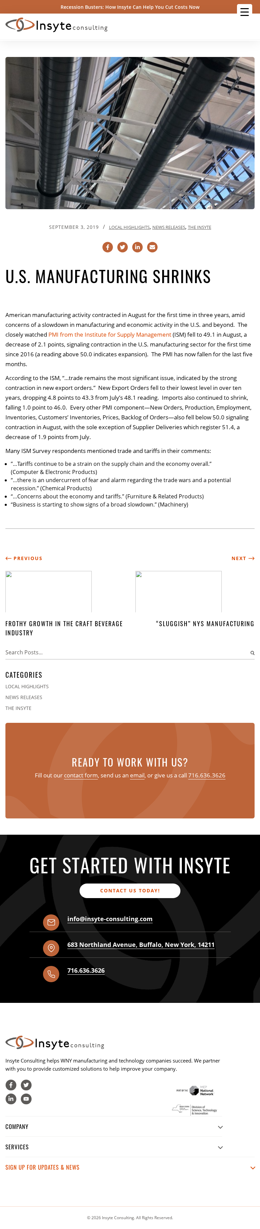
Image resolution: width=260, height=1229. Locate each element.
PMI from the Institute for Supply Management (109, 334)
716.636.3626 (206, 775)
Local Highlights (129, 227)
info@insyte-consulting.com (110, 919)
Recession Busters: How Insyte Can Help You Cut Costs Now (130, 7)
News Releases (168, 227)
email (137, 775)
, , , (141, 944)
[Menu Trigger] (244, 11)
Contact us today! (130, 890)
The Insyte (199, 227)
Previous (27, 558)
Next (240, 558)
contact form (81, 775)
